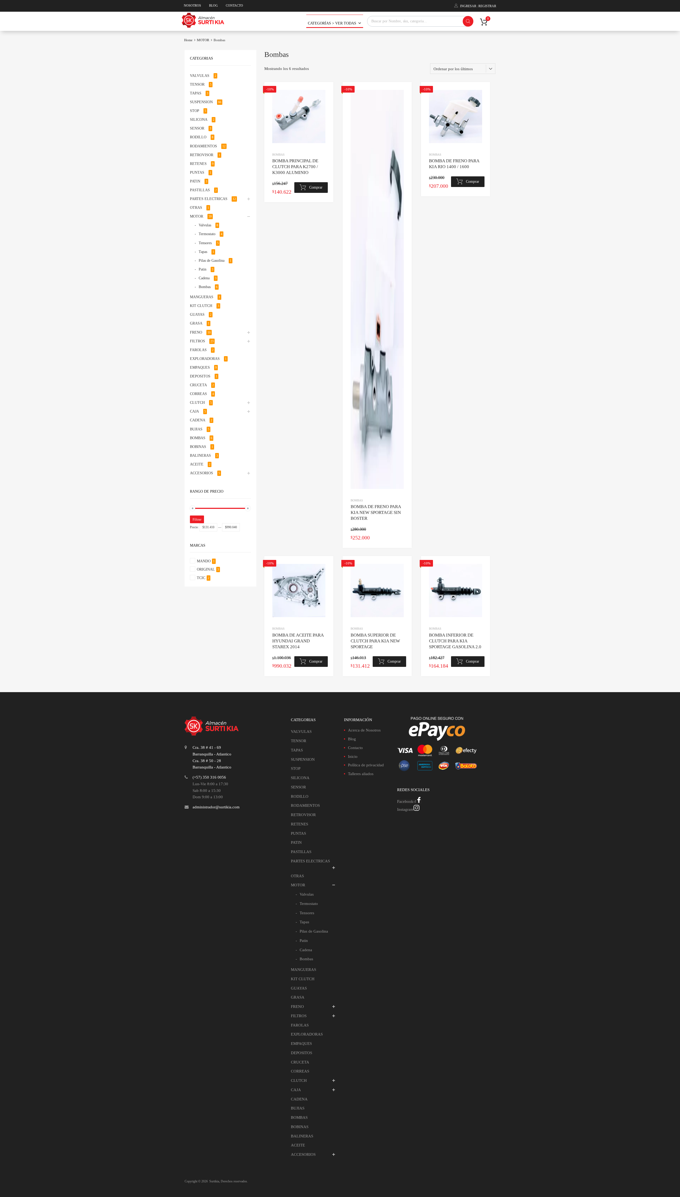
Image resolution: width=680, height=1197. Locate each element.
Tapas (203, 252)
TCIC (201, 578)
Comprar (315, 187)
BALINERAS (200, 456)
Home (188, 40)
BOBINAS (198, 447)
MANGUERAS (201, 297)
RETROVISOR (201, 155)
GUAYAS (197, 315)
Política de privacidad (366, 765)
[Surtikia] (203, 26)
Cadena (204, 278)
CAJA (194, 411)
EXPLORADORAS (205, 359)
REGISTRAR (487, 6)
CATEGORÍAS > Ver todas (332, 23)
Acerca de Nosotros (364, 730)
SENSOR (197, 128)
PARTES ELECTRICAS (208, 199)
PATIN (195, 181)
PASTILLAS (200, 190)
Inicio (353, 756)
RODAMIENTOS (203, 146)
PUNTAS (197, 172)
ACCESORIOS (201, 473)
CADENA (197, 420)
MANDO (204, 561)
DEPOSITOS (200, 376)
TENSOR (197, 84)
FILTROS (197, 341)
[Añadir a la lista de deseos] (325, 92)
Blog (352, 739)
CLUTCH (197, 403)
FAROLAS (198, 350)
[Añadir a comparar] (325, 101)
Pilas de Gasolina (211, 261)
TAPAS (195, 93)
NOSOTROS (192, 5)
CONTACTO (234, 5)
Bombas (278, 154)
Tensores (205, 243)
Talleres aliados (360, 774)
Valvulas (205, 225)
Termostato (207, 234)
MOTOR (203, 40)
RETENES (198, 164)
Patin (202, 269)
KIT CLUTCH (201, 306)
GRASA (196, 323)
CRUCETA (198, 385)
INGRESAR (468, 6)
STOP (194, 111)
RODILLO (198, 137)
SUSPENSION (201, 102)
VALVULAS (199, 76)
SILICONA (198, 120)
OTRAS (196, 208)
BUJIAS (196, 429)
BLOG (213, 5)
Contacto (355, 748)
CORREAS (198, 394)
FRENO (196, 332)
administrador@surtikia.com (216, 807)
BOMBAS (197, 438)
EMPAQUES (200, 367)
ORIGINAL (206, 569)
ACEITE (196, 464)
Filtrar (197, 519)
